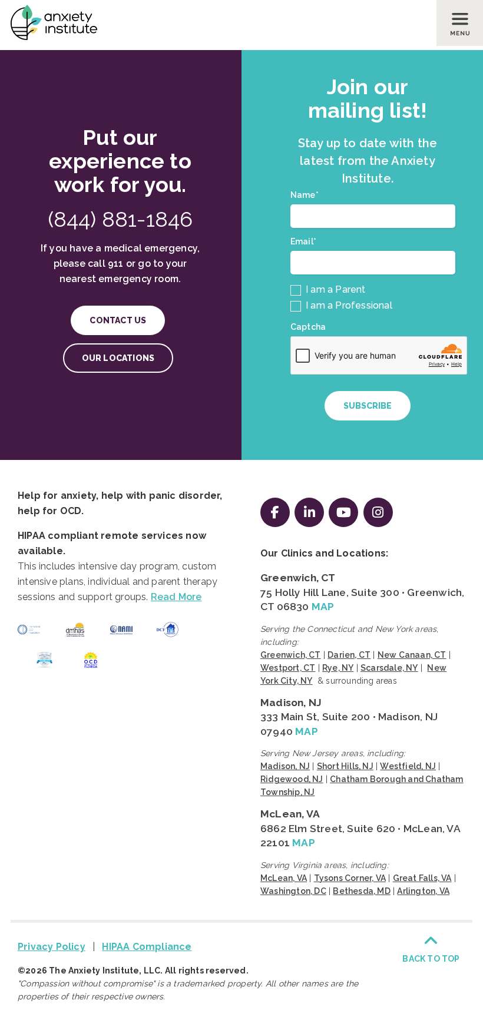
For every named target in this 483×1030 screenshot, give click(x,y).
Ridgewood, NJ (291, 779)
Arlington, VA (423, 891)
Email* (306, 241)
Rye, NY (337, 668)
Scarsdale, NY (389, 668)
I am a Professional (347, 305)
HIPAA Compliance (146, 946)
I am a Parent (334, 289)
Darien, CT (348, 655)
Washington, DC (293, 891)
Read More (176, 596)
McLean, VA (290, 814)
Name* (306, 195)
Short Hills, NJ (345, 766)
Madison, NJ (291, 702)
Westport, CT (287, 668)
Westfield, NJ (408, 766)
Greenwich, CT (298, 578)
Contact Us (118, 320)
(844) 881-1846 (120, 219)
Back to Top (430, 958)
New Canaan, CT (412, 655)
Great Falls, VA (422, 878)
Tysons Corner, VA (350, 878)
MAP (323, 606)
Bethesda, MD (361, 891)
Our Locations (118, 358)
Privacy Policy (51, 946)
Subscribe (367, 405)
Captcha (308, 327)
